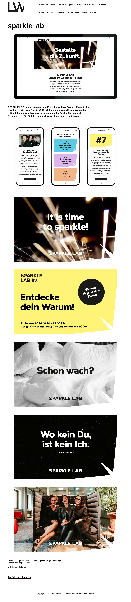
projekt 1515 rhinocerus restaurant (81, 5)
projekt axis (102, 5)
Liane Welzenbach (21, 14)
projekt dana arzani (46, 12)
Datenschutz (43, 5)
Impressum (62, 5)
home (53, 5)
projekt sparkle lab (89, 12)
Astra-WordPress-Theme (85, 594)
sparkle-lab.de (20, 567)
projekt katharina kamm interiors (67, 12)
